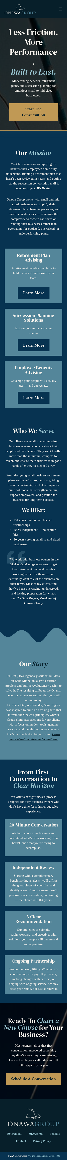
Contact (21, 1141)
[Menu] (60, 9)
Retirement (14, 1134)
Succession (36, 1134)
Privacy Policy (42, 1141)
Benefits (55, 1134)
